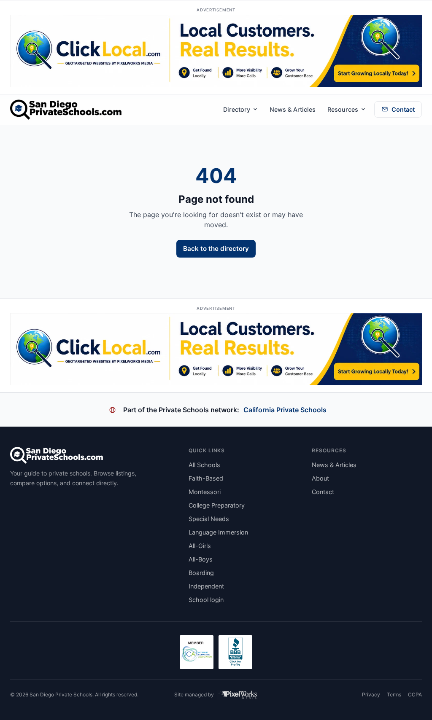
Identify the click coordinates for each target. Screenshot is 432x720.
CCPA (415, 694)
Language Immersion (218, 532)
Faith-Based (206, 478)
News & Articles (293, 109)
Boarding (201, 572)
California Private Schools (285, 410)
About (320, 478)
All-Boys (201, 559)
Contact (403, 109)
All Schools (204, 464)
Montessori (205, 491)
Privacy (371, 694)
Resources (342, 109)
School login (206, 599)
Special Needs (209, 518)
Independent (206, 586)
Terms (394, 694)
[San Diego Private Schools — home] (66, 109)
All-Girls (200, 545)
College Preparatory (217, 505)
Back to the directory (216, 248)
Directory (236, 109)
